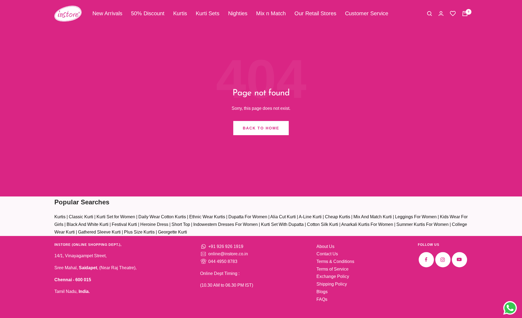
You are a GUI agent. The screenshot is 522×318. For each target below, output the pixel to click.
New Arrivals (107, 13)
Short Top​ (181, 224)
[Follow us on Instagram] (442, 259)
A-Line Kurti (310, 216)
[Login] (441, 13)
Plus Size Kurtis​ (139, 232)
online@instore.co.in (228, 254)
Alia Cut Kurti (283, 216)
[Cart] (465, 13)
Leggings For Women (416, 216)
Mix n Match (271, 13)
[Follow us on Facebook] (426, 259)
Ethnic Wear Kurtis (207, 216)
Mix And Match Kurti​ (372, 216)
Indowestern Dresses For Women (225, 224)
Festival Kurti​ (124, 224)
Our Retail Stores (315, 13)
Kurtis (180, 13)
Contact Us (327, 254)
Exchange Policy (332, 276)
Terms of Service (332, 269)
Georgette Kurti (172, 232)
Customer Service (366, 13)
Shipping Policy (331, 284)
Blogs (322, 291)
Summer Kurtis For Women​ (422, 224)
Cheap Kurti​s (337, 216)
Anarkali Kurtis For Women (367, 224)
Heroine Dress (154, 224)
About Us (325, 246)
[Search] (429, 13)
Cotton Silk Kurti (322, 224)
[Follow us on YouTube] (459, 259)
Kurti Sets (207, 13)
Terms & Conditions (335, 261)
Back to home (261, 128)
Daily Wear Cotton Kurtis (162, 216)
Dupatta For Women (247, 216)
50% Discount (147, 13)
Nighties (237, 13)
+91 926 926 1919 (225, 246)
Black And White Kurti (87, 224)
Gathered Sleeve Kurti (99, 232)
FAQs (321, 299)
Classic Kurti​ (81, 216)
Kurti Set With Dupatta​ (282, 224)
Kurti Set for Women (116, 216)
